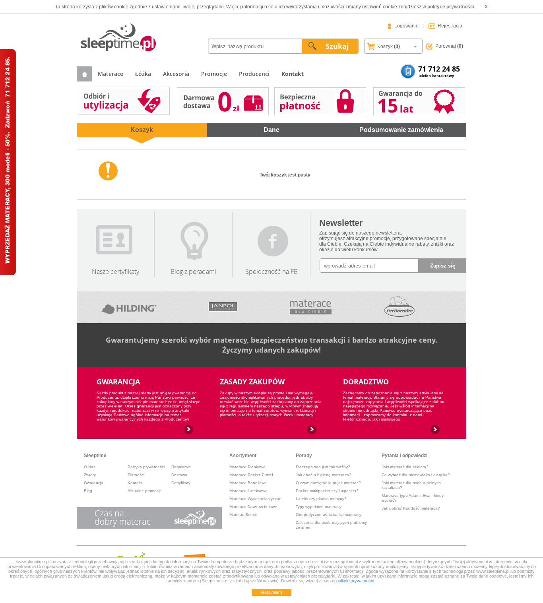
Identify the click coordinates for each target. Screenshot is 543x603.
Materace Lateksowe (248, 491)
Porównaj (449, 46)
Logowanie (406, 26)
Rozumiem (271, 592)
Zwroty (90, 475)
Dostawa (179, 475)
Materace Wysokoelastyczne (255, 498)
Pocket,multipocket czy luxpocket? (327, 491)
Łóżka (143, 74)
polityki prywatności (355, 580)
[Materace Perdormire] (399, 307)
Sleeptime (95, 455)
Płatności (136, 475)
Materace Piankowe (247, 467)
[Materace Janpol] (223, 307)
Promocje (214, 74)
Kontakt (135, 483)
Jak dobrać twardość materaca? (411, 508)
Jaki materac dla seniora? (405, 467)
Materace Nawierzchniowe (253, 506)
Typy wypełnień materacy (318, 506)
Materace (110, 74)
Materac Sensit (243, 514)
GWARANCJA (118, 382)
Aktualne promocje (145, 491)
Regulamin (181, 467)
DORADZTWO (366, 382)
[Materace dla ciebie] (310, 307)
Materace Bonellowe (248, 483)
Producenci (254, 74)
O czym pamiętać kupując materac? (328, 483)
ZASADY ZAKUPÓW (252, 382)
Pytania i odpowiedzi (404, 455)
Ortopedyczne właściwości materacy (328, 514)
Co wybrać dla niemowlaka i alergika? (416, 475)
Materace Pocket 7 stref (251, 475)
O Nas (89, 467)
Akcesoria (176, 74)
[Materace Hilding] (129, 307)
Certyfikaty (180, 483)
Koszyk (388, 46)
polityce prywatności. (451, 7)
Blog (88, 491)
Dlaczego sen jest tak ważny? (323, 467)
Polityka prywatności (146, 467)
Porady (304, 455)
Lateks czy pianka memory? (321, 498)
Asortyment (242, 455)
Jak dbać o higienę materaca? (323, 475)
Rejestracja (450, 26)
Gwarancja (93, 483)
